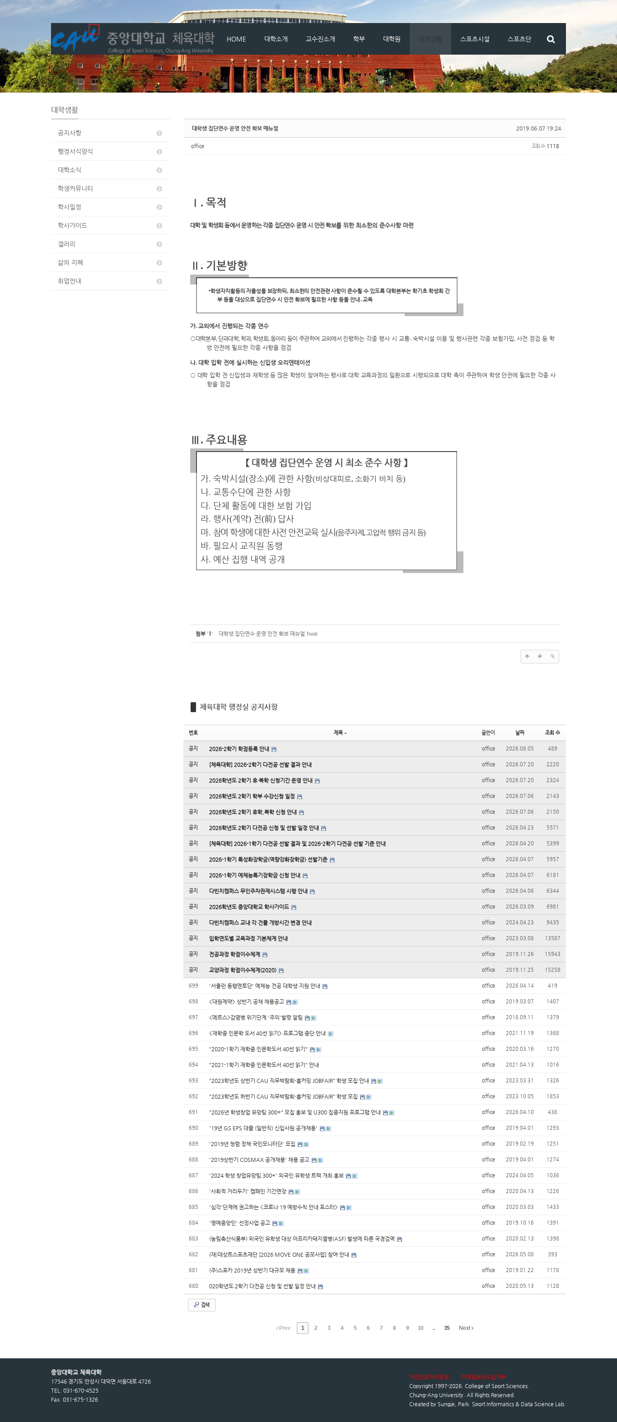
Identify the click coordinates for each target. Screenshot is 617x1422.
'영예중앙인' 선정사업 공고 (240, 1223)
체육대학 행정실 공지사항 (239, 707)
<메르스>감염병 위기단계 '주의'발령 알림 (256, 1017)
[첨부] (552, 656)
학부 (359, 38)
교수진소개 (320, 38)
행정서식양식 (75, 151)
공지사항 (69, 132)
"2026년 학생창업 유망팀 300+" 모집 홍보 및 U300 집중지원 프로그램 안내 (295, 1112)
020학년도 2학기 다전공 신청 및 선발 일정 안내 (263, 1286)
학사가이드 (72, 225)
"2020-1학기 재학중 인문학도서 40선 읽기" (259, 1049)
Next (465, 1328)
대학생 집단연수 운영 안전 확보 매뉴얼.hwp (268, 633)
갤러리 (66, 243)
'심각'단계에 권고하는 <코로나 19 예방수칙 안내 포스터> (274, 1207)
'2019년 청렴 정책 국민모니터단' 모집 (253, 1144)
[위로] (527, 656)
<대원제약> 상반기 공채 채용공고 (247, 1001)
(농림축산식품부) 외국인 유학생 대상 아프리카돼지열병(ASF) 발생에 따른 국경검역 (302, 1239)
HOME (236, 38)
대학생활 (430, 38)
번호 (193, 733)
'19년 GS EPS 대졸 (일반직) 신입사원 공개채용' (264, 1128)
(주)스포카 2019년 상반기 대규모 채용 (253, 1270)
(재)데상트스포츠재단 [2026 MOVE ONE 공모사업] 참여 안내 (280, 1254)
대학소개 (276, 38)
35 (446, 1328)
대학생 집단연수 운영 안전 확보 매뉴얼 (235, 128)
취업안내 (69, 280)
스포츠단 (519, 38)
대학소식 (69, 169)
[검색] (551, 38)
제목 (338, 733)
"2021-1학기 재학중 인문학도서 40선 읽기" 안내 (264, 1065)
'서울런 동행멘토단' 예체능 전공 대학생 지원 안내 (265, 986)
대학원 (392, 38)
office (197, 146)
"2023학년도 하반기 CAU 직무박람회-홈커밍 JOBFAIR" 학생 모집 (284, 1096)
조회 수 (552, 733)
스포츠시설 (475, 38)
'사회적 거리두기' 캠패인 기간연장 (248, 1191)
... (433, 1328)
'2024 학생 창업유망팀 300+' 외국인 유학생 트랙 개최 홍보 (277, 1175)
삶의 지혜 (70, 262)
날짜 (519, 733)
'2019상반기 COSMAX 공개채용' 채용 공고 (260, 1159)
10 (420, 1328)
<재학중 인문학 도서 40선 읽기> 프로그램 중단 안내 (268, 1033)
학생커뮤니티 (75, 188)
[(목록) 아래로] (539, 656)
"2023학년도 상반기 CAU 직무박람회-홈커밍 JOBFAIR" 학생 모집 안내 (289, 1080)
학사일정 (69, 206)
